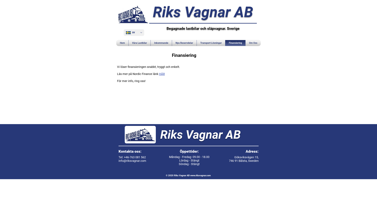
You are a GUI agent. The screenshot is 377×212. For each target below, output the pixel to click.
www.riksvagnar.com (200, 175)
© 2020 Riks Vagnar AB (178, 175)
